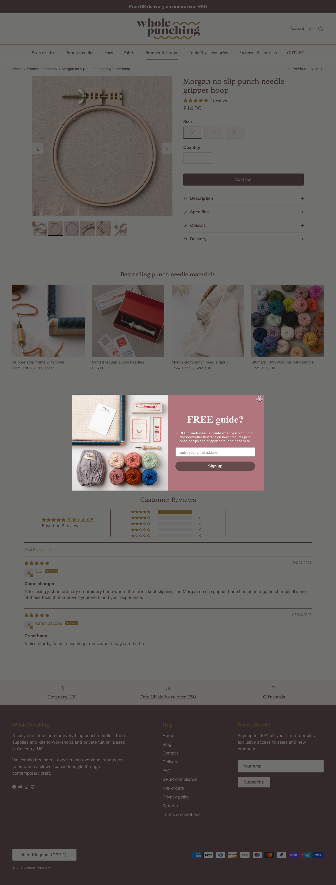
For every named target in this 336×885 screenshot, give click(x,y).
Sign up (215, 466)
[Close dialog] (259, 399)
